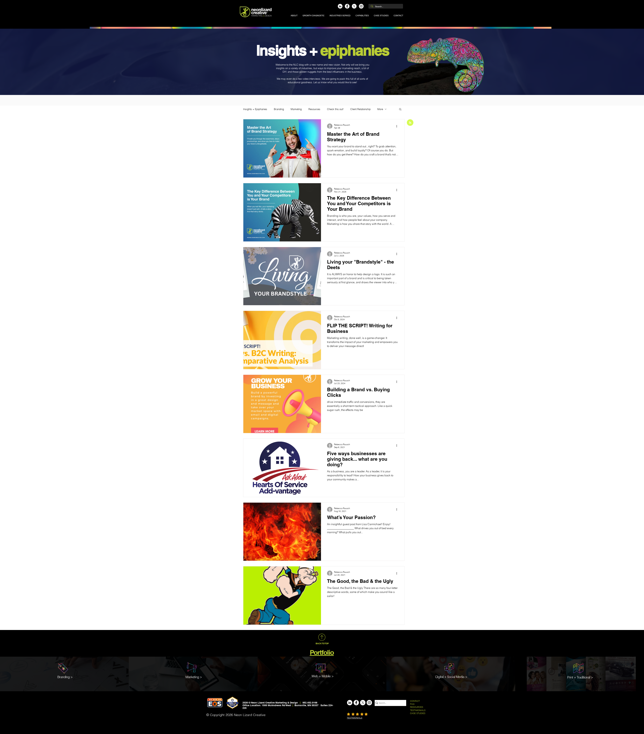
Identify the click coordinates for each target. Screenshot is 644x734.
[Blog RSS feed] (410, 122)
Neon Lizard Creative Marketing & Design (274, 702)
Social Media (455, 677)
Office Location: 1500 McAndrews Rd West (267, 705)
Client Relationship (360, 109)
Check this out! (335, 109)
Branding (279, 109)
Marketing (296, 109)
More (380, 109)
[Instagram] (361, 6)
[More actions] (398, 126)
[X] (354, 6)
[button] (340, 15)
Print (570, 677)
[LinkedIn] (340, 6)
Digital (439, 677)
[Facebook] (347, 6)
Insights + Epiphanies (255, 109)
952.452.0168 (310, 702)
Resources (314, 109)
